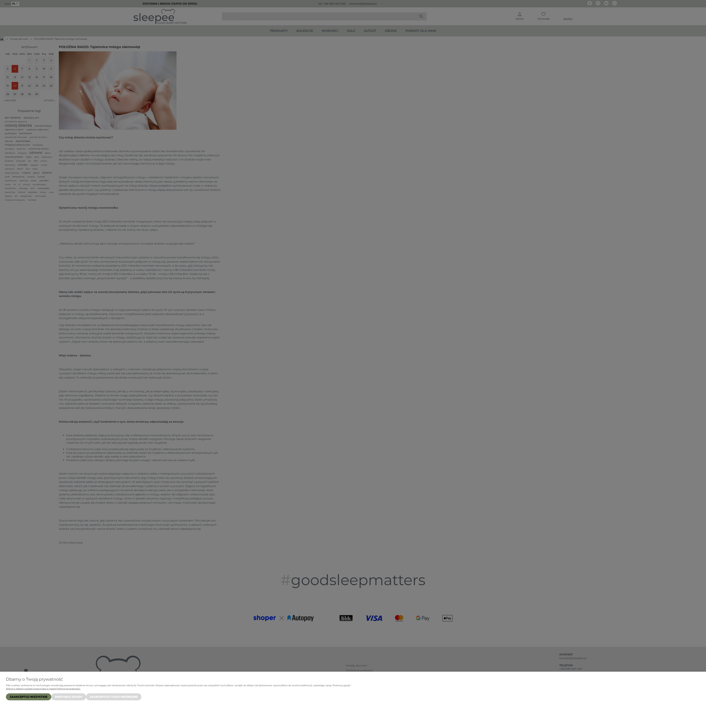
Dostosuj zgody (68, 696)
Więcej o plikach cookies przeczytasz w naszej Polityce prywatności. (43, 688)
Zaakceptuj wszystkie (28, 696)
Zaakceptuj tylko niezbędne (114, 696)
